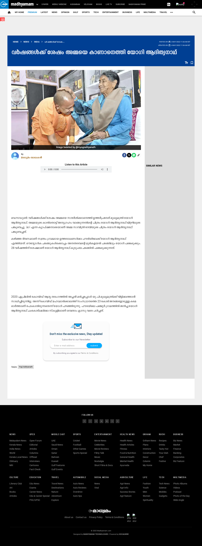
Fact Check (35, 469)
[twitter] (90, 421)
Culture (13, 477)
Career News (36, 492)
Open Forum (36, 440)
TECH (96, 12)
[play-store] (129, 518)
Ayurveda (124, 465)
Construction (149, 453)
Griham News (149, 440)
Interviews (35, 461)
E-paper (45, 4)
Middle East (58, 434)
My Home (19, 12)
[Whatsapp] (133, 155)
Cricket (76, 440)
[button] (4, 4)
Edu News (34, 483)
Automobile (79, 477)
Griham (147, 434)
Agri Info (124, 487)
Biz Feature (178, 461)
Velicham (88, 4)
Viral (96, 487)
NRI (11, 465)
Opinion (65, 12)
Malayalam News (17, 440)
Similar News (154, 165)
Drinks (162, 444)
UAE (53, 440)
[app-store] (135, 518)
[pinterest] (117, 421)
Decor (146, 457)
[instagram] (96, 421)
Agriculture (127, 477)
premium (32, 12)
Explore (55, 500)
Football (77, 444)
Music (97, 457)
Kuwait (54, 461)
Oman (54, 449)
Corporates (178, 457)
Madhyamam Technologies (95, 534)
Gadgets (163, 496)
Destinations (57, 487)
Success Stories (127, 492)
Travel (163, 12)
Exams (33, 487)
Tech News (164, 483)
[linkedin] (101, 421)
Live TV (109, 4)
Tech (161, 477)
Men (145, 492)
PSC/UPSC (35, 500)
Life (138, 12)
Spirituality (148, 500)
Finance (177, 449)
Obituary (13, 461)
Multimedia (150, 12)
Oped (32, 434)
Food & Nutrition (128, 453)
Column (146, 461)
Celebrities (99, 444)
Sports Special (80, 453)
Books (99, 4)
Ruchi (162, 434)
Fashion (147, 483)
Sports (86, 12)
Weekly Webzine (59, 4)
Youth (146, 487)
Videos (176, 487)
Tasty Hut (163, 449)
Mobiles (162, 492)
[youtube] (107, 421)
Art (10, 487)
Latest (44, 12)
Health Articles (127, 444)
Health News (127, 434)
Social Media (101, 477)
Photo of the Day (181, 496)
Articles (33, 449)
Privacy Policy (96, 517)
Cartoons (34, 465)
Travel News (57, 483)
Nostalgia (99, 461)
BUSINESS (178, 434)
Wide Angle (178, 500)
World (12, 453)
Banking (177, 453)
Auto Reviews (79, 487)
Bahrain (55, 457)
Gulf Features (58, 465)
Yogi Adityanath (26, 367)
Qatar (54, 453)
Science (162, 487)
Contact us (81, 517)
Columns (34, 453)
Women (146, 496)
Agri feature (125, 496)
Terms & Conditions (89, 353)
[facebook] (124, 155)
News (54, 12)
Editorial (34, 444)
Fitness (123, 449)
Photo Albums (180, 483)
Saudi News (57, 444)
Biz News (177, 440)
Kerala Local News (18, 457)
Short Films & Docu (103, 465)
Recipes (162, 440)
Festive (162, 461)
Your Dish (163, 453)
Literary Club (15, 483)
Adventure (56, 496)
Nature (54, 492)
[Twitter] (129, 155)
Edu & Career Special (40, 496)
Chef (161, 457)
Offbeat (33, 457)
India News (14, 449)
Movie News (100, 440)
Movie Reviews (101, 449)
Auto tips (77, 496)
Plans (145, 444)
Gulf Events (57, 469)
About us (68, 517)
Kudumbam (75, 4)
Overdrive (77, 492)
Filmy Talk (99, 453)
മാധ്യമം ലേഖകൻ (31, 157)
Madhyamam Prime (137, 4)
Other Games (79, 449)
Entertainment (110, 12)
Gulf (75, 12)
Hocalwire (124, 534)
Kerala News (15, 444)
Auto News (78, 483)
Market (176, 444)
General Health (127, 457)
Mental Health (127, 461)
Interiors (147, 449)
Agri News (125, 483)
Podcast (177, 492)
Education (35, 477)
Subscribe (120, 4)
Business (127, 12)
